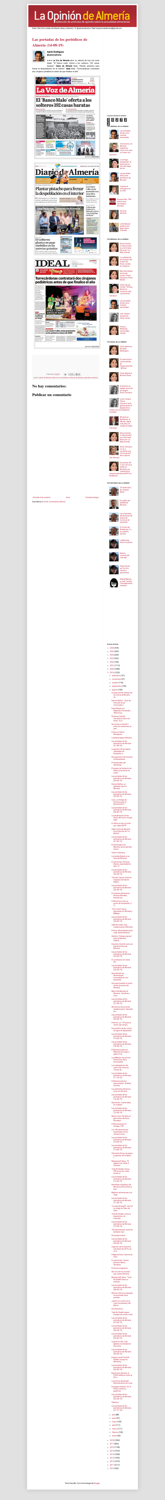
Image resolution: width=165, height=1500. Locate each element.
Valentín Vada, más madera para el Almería (122, 926)
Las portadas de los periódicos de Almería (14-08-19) (59, 42)
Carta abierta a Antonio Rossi (126, 374)
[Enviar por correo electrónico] (69, 374)
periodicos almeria (91, 378)
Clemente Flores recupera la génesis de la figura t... (122, 1155)
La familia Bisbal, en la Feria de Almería (120, 857)
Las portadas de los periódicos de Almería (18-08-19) (121, 1044)
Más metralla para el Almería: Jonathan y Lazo (121, 993)
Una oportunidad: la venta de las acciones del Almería (122, 985)
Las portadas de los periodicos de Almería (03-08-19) (121, 1367)
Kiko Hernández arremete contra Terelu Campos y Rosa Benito (126, 275)
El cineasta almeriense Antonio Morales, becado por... (121, 895)
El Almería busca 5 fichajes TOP (119, 1125)
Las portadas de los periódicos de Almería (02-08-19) (121, 1396)
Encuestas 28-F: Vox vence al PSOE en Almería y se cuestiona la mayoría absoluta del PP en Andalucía (120, 469)
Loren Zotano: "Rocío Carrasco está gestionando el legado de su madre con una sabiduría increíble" (120, 405)
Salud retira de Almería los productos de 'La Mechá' (121, 831)
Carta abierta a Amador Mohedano (126, 348)
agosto (115, 690)
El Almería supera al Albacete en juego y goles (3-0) (120, 1052)
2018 (112, 1440)
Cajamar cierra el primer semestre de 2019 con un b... (122, 1249)
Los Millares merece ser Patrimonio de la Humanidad (121, 1060)
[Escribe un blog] (72, 374)
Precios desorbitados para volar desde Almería (122, 931)
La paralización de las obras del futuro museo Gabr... (122, 818)
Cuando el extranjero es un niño (125, 188)
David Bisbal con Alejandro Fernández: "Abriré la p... (121, 710)
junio (114, 1418)
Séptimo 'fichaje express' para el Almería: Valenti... (122, 938)
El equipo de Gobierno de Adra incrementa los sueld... (121, 770)
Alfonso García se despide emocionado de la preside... (122, 1295)
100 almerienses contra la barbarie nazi (122, 1231)
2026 (112, 648)
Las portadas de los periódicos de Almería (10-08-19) (121, 1224)
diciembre (116, 675)
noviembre (116, 679)
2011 (112, 1465)
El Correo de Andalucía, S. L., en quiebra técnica (126, 530)
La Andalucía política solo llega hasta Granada (125, 227)
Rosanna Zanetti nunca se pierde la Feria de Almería (122, 946)
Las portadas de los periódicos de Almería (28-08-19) (121, 810)
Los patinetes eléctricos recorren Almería (121, 1090)
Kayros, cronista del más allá (124, 555)
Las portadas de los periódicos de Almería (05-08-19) (121, 1336)
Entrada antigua (92, 497)
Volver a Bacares (118, 853)
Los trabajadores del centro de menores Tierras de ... (120, 1067)
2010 (112, 1468)
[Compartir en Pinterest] (79, 374)
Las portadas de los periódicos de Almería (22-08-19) (121, 967)
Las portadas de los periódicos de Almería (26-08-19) (121, 872)
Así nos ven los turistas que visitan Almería (121, 1273)
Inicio (68, 497)
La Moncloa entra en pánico (126, 541)
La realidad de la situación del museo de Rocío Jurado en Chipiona (126, 261)
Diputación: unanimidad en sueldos (121, 1104)
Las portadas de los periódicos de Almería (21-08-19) (121, 1001)
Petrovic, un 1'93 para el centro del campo (121, 1024)
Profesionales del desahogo (119, 764)
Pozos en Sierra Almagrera (118, 733)
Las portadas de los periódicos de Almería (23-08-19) (121, 954)
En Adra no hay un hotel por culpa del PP (121, 824)
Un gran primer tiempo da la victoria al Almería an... (122, 695)
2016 (112, 1447)
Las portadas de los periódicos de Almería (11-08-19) (121, 1200)
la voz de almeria (62, 378)
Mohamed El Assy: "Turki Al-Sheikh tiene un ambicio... (121, 1279)
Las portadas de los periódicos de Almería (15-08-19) (121, 1110)
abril (114, 1425)
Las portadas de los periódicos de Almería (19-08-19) (121, 1036)
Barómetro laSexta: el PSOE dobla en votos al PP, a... (122, 1375)
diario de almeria (45, 378)
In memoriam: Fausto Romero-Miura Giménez (120, 1262)
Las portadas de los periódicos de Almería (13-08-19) (121, 1147)
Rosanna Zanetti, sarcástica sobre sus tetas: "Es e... (121, 718)
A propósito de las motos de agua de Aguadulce (122, 1029)
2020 (112, 669)
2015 (112, 1451)
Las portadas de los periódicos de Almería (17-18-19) (121, 1075)
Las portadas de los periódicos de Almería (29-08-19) (121, 794)
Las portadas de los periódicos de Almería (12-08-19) (121, 1179)
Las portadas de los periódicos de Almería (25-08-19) (121, 887)
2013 (112, 1458)
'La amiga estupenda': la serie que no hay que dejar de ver (125, 164)
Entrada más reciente (41, 497)
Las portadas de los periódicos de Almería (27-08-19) (121, 839)
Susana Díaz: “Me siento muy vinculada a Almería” (124, 202)
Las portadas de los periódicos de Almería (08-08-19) (121, 1287)
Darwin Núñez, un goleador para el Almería (119, 786)
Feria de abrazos (123, 212)
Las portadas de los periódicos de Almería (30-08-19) (121, 778)
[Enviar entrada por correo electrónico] (65, 374)
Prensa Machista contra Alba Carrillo (124, 330)
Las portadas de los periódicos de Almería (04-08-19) (121, 1351)
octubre (115, 683)
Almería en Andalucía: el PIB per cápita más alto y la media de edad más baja (120, 422)
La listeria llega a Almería (122, 738)
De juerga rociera (118, 1235)
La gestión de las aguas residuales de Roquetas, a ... (121, 751)
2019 (112, 673)
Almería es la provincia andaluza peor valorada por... (122, 1009)
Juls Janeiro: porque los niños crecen (125, 316)
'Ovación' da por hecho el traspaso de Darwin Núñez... (121, 880)
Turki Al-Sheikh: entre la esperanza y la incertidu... (121, 1216)
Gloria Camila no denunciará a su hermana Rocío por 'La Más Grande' (125, 248)
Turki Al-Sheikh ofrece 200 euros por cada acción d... (121, 1171)
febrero (115, 1432)
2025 (112, 651)
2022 (112, 662)
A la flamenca (117, 1309)
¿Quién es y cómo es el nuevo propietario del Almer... (121, 1303)
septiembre (117, 686)
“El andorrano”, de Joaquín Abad (126, 490)
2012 (112, 1461)
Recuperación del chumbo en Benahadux (122, 758)
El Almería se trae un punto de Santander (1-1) (122, 903)
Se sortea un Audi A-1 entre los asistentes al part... (121, 726)
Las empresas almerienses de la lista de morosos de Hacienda (126, 517)
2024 (112, 655)
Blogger (97, 1483)
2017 (112, 1444)
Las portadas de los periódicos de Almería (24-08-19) (121, 919)
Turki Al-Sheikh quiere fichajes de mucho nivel (122, 1313)
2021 (112, 665)
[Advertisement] (65, 474)
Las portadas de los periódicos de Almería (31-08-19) (121, 743)
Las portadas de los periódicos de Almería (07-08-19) (121, 1320)
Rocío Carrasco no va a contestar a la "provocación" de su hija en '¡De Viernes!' (120, 452)
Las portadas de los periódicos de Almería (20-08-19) (121, 1017)
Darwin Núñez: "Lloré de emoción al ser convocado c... (121, 703)
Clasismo (115, 1402)
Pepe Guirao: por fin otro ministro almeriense (125, 569)
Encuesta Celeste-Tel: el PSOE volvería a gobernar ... (121, 1389)
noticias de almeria (76, 378)
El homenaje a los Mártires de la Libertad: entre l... (122, 847)
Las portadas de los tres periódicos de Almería (125, 176)
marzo (115, 1429)
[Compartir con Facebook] (77, 374)
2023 (112, 658)
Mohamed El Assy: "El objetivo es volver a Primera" (120, 1163)
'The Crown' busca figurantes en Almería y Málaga (122, 911)
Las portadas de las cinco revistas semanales (125, 134)
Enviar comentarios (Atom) (54, 502)
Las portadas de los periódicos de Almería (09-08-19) (121, 1241)
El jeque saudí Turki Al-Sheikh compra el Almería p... (121, 1359)
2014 (112, 1454)
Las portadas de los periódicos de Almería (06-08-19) (121, 1328)
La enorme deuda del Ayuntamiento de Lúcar (122, 1382)
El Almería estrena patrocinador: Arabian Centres (121, 1083)
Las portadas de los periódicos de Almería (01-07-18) (121, 1408)
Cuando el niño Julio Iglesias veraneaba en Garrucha (121, 1344)
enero (114, 1436)
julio (114, 1415)
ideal (53, 378)
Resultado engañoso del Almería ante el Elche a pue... (122, 1187)
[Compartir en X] (74, 374)
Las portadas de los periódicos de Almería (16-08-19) (121, 1097)
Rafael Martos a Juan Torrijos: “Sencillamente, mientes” (126, 582)
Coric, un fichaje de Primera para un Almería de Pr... (119, 802)
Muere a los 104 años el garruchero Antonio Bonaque (121, 1118)
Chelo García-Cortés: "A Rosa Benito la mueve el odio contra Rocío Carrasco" (121, 290)
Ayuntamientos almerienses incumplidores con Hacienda (120, 976)
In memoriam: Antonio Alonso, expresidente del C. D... (121, 864)
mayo (114, 1422)
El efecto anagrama (120, 1268)
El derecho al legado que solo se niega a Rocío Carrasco (126, 389)
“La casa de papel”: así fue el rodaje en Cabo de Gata (122, 1208)
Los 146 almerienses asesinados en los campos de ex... (120, 1132)
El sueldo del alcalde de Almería (125, 503)
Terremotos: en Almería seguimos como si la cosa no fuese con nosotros (121, 149)
